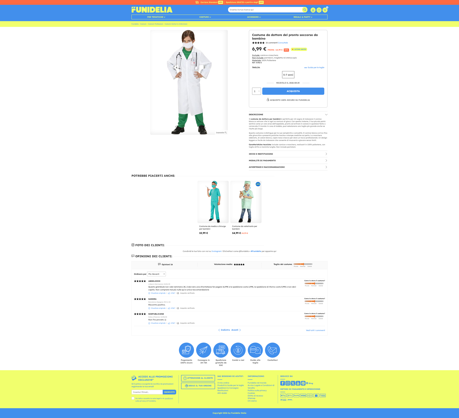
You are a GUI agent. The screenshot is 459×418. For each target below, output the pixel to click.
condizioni (169, 398)
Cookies (251, 393)
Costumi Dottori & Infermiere (176, 24)
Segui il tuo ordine (199, 385)
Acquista (293, 91)
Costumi (204, 17)
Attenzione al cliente (200, 378)
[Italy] (282, 383)
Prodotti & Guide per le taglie (230, 385)
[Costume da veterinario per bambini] (246, 202)
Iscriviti (169, 392)
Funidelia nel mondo (257, 383)
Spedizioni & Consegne (227, 388)
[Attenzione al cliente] (319, 10)
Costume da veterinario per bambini (244, 227)
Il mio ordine (223, 383)
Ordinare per (140, 274)
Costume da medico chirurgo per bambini (212, 227)
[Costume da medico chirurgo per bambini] (213, 202)
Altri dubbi (222, 393)
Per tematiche (155, 17)
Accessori (253, 17)
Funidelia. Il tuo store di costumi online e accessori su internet (151, 10)
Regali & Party (302, 17)
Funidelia (135, 24)
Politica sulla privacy (257, 390)
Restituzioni (222, 390)
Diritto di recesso (255, 395)
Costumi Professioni (155, 24)
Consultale (283, 42)
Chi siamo (252, 401)
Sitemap (251, 398)
